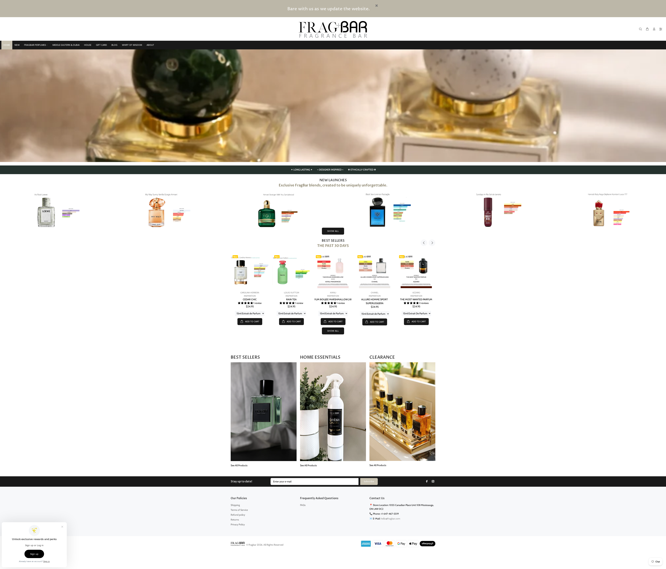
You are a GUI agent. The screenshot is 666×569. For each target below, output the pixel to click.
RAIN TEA (291, 299)
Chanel (374, 292)
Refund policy (238, 514)
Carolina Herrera (249, 292)
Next (432, 242)
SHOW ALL (333, 231)
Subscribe (369, 482)
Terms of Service (239, 509)
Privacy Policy (238, 524)
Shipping (235, 505)
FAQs (303, 505)
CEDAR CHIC (250, 299)
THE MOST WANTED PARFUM (416, 299)
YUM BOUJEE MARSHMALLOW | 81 (333, 299)
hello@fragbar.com (390, 518)
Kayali (333, 292)
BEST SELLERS (333, 240)
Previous (424, 242)
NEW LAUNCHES (333, 180)
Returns (235, 519)
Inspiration (250, 296)
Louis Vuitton (291, 292)
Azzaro (416, 292)
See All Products (239, 465)
